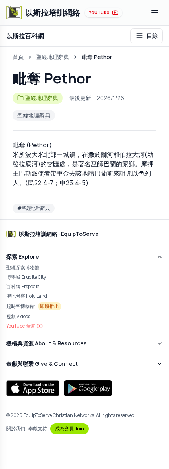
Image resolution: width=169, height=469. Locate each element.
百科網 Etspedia (23, 286)
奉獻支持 (37, 429)
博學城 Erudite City (26, 277)
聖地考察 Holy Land (26, 296)
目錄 (152, 35)
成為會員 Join (69, 428)
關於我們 (15, 429)
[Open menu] (155, 12)
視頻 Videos (18, 316)
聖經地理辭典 (52, 57)
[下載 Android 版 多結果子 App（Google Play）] (88, 388)
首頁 (18, 57)
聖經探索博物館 (22, 267)
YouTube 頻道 (20, 326)
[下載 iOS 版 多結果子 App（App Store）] (32, 388)
